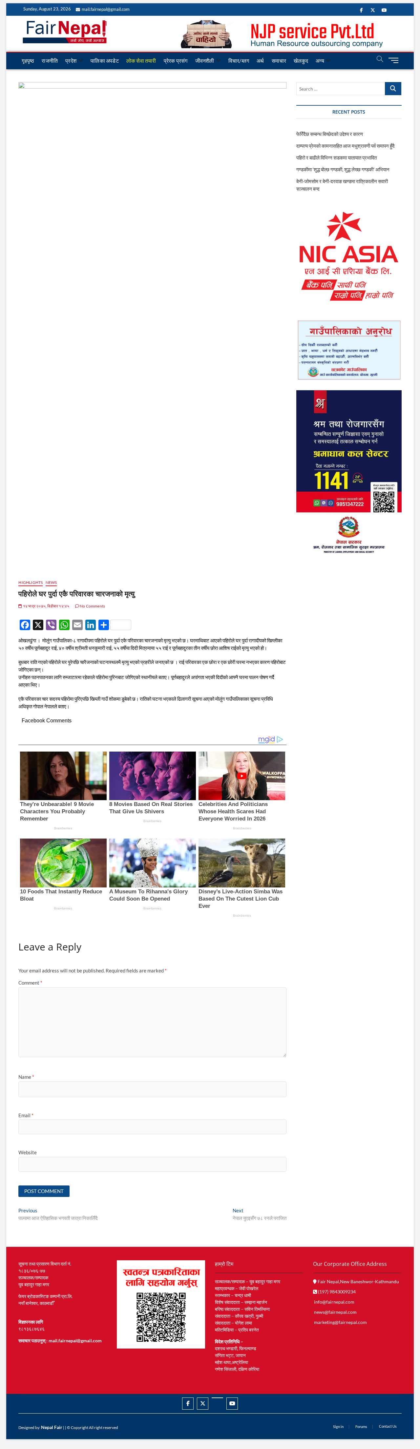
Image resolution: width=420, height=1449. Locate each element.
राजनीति (50, 60)
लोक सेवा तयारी (141, 60)
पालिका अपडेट (105, 60)
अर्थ (260, 60)
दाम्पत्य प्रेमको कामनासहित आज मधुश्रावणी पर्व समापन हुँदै (345, 146)
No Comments (92, 606)
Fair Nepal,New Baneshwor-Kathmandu (358, 1281)
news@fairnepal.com (335, 1312)
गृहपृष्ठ (28, 60)
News (51, 582)
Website (27, 1152)
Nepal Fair (51, 1427)
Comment (30, 983)
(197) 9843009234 (336, 1291)
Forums (361, 1426)
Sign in (338, 1426)
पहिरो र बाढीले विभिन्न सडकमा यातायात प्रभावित (336, 157)
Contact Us (388, 1426)
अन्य (320, 60)
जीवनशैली (204, 60)
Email (25, 1115)
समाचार (279, 60)
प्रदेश (70, 60)
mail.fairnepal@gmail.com (106, 9)
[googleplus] (217, 1397)
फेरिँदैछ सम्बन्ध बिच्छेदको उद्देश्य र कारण (329, 134)
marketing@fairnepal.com (340, 1322)
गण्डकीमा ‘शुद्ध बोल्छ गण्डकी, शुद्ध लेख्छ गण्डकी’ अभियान (342, 169)
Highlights (30, 582)
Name (26, 1077)
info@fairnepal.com (334, 1302)
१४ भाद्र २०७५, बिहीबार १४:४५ (45, 606)
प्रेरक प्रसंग (176, 60)
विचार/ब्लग (238, 60)
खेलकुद (301, 60)
